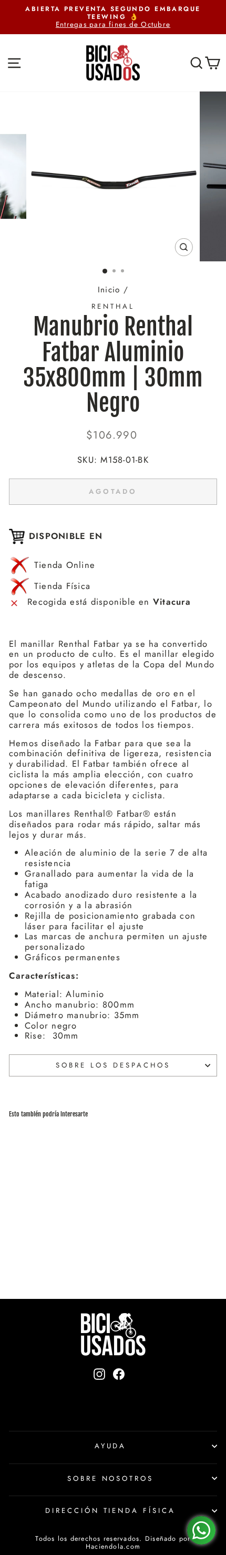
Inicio (109, 290)
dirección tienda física (110, 1511)
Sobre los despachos (113, 1065)
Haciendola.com (113, 1546)
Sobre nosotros (110, 1478)
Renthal (113, 306)
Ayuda (111, 1446)
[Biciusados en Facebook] (119, 1391)
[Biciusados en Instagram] (99, 1391)
